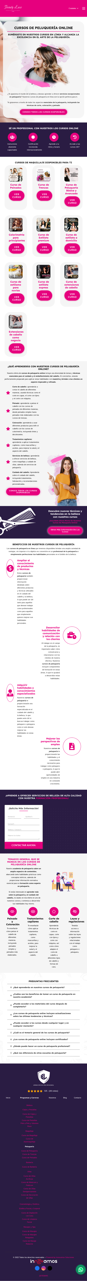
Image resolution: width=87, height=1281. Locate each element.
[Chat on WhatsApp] (81, 1272)
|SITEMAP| (43, 1276)
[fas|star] (43, 1078)
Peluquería (29, 1147)
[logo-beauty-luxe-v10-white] (13, 8)
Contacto (77, 1098)
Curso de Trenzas (29, 1154)
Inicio (8, 1098)
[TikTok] (50, 1268)
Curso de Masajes (29, 1231)
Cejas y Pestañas (29, 1110)
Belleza (29, 1105)
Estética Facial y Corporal (29, 1209)
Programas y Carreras (29, 1098)
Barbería (29, 1162)
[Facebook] (37, 1268)
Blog (65, 1098)
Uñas (29, 1172)
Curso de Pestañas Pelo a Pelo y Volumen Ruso (29, 1123)
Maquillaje (29, 1131)
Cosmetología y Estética (29, 1204)
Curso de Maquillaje (29, 1135)
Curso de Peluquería (29, 1151)
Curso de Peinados (29, 1158)
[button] (73, 8)
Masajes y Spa (29, 1227)
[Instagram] (43, 1268)
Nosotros (52, 1098)
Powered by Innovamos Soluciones (60, 1257)
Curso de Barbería (29, 1167)
